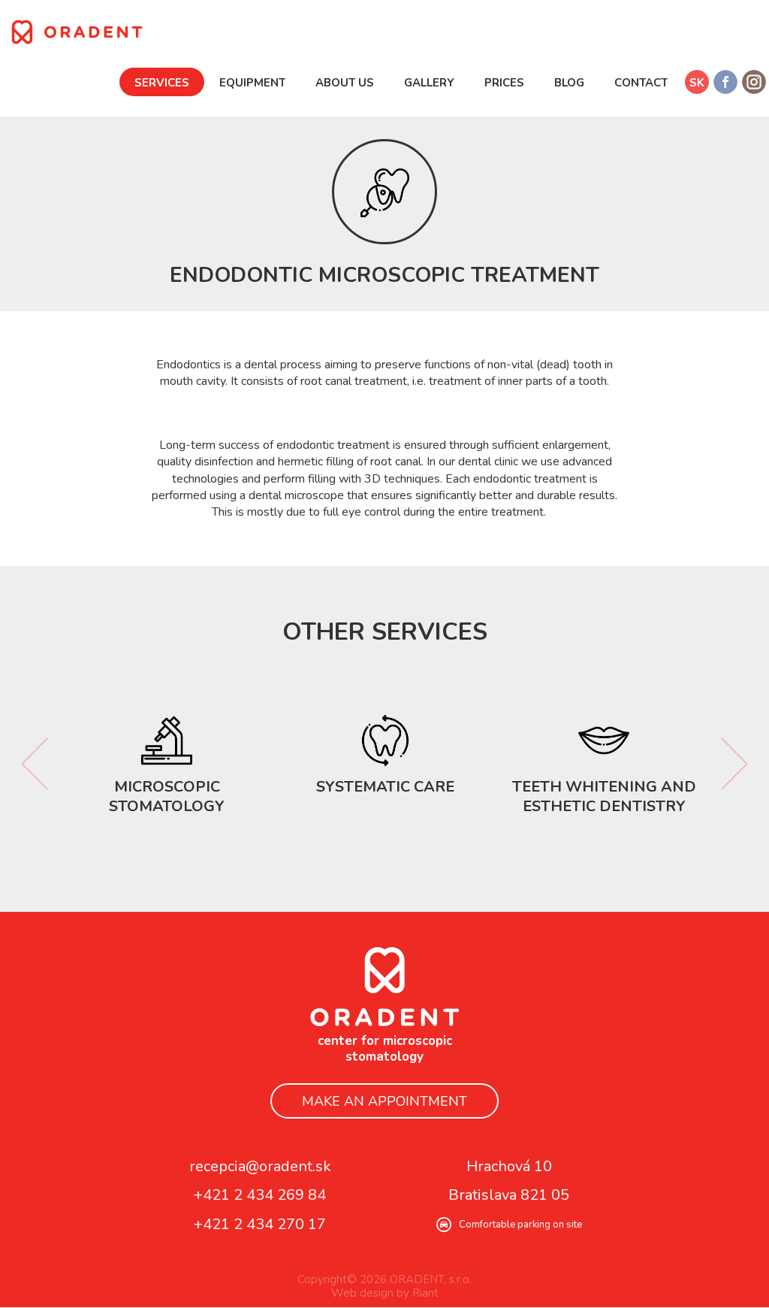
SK (696, 82)
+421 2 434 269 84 (260, 1195)
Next (733, 764)
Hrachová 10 (509, 1166)
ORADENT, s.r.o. (77, 32)
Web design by (370, 1293)
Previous (35, 764)
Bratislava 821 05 (508, 1195)
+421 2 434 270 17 (260, 1224)
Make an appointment (384, 1102)
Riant (425, 1293)
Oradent (384, 986)
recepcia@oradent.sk (260, 1166)
